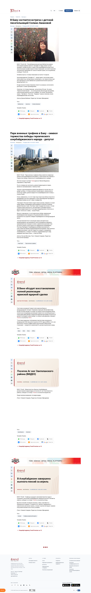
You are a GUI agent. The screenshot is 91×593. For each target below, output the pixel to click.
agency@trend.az (14, 576)
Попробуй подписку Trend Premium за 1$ (30, 118)
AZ (76, 590)
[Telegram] (24, 585)
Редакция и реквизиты (47, 562)
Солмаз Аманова (36, 104)
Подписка (58, 560)
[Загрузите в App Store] (66, 585)
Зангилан (28, 432)
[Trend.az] (15, 10)
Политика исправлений (47, 569)
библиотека (20, 104)
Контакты (44, 564)
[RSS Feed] (29, 585)
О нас (43, 560)
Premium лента (32, 562)
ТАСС (30, 317)
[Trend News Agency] (14, 559)
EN (73, 590)
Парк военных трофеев (30, 243)
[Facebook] (15, 585)
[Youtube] (21, 585)
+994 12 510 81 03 (14, 574)
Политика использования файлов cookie (74, 570)
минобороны (21, 432)
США (24, 330)
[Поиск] (51, 10)
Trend (33, 181)
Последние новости (33, 560)
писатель (28, 104)
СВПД (33, 330)
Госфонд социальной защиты (30, 516)
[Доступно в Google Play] (75, 585)
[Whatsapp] (12, 585)
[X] (18, 585)
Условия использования (74, 560)
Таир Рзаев (20, 243)
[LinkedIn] (27, 585)
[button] (11, 29)
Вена (28, 330)
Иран (19, 330)
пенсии (19, 516)
